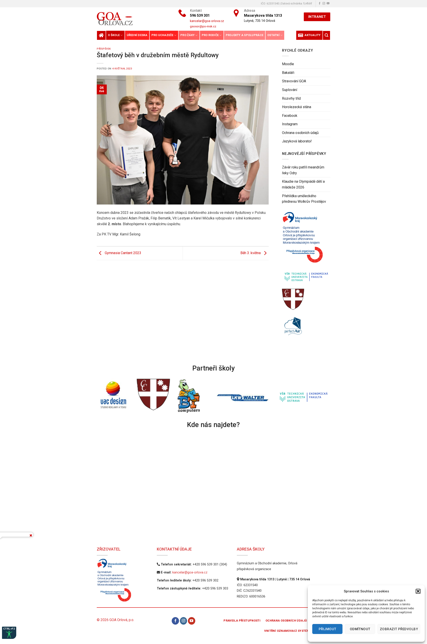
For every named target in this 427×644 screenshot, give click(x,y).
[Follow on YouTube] (328, 3)
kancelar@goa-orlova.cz (189, 572)
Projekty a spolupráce (244, 35)
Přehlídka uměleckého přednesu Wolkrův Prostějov (304, 199)
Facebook (289, 115)
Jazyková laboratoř (297, 141)
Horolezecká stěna (296, 107)
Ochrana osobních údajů (300, 133)
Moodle (288, 64)
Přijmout (327, 629)
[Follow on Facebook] (319, 3)
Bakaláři (288, 73)
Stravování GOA (294, 81)
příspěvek (104, 48)
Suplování (289, 90)
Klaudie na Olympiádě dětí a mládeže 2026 (303, 184)
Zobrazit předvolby (399, 629)
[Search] (326, 35)
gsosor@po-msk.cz (203, 26)
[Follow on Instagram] (323, 3)
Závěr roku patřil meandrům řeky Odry (303, 170)
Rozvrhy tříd (291, 98)
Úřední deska (137, 35)
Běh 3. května (251, 253)
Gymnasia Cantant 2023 (122, 253)
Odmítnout (360, 629)
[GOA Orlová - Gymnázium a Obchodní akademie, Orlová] (130, 18)
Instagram (290, 124)
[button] (418, 591)
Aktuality (312, 35)
